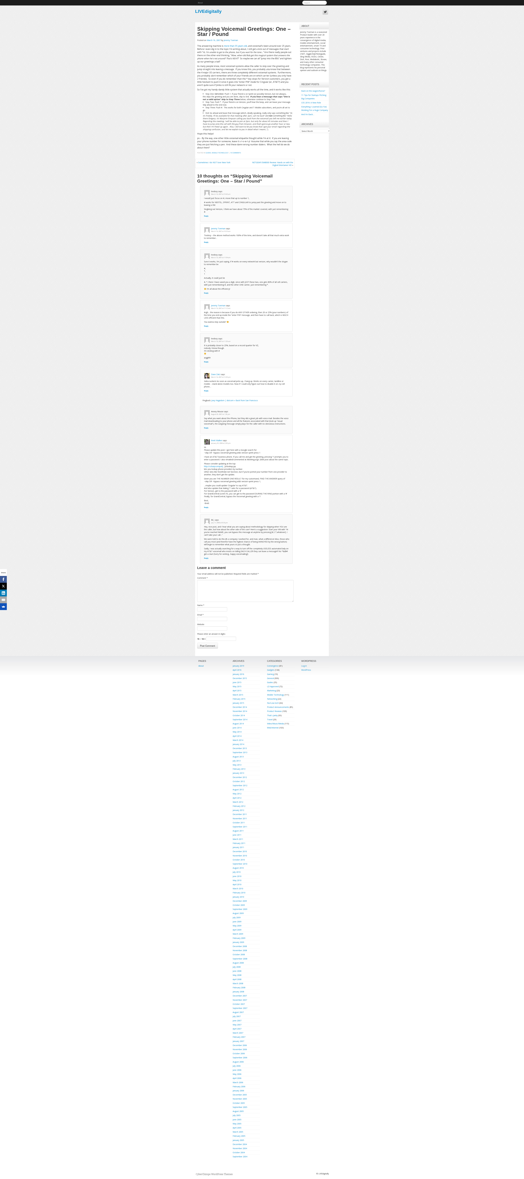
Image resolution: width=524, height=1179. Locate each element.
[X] (3, 586)
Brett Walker (216, 440)
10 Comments (235, 153)
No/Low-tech (273, 703)
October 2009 (239, 905)
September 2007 (240, 1008)
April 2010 (237, 884)
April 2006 (237, 1078)
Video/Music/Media (275, 723)
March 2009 (238, 934)
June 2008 (237, 971)
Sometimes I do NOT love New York (214, 162)
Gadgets (270, 670)
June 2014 (237, 727)
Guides (208, 153)
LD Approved (273, 686)
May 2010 (237, 880)
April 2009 (237, 929)
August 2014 (238, 723)
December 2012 (240, 777)
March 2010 (238, 888)
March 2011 (238, 839)
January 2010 (238, 897)
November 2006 (240, 1049)
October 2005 (239, 1103)
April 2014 (237, 736)
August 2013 (238, 756)
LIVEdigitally (208, 11)
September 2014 (240, 719)
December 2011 (240, 814)
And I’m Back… (307, 114)
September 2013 (240, 752)
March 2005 (238, 1132)
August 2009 (238, 913)
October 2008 (239, 954)
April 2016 (237, 670)
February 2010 (239, 892)
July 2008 (237, 967)
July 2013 (237, 760)
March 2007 (238, 1033)
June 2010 (237, 876)
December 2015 (240, 678)
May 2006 (237, 1074)
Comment (202, 578)
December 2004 (240, 1144)
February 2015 (239, 699)
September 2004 (240, 1156)
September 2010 (240, 864)
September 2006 (240, 1057)
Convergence (273, 666)
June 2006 (237, 1070)
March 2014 (238, 740)
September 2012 (240, 785)
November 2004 (240, 1148)
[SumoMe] (3, 606)
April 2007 (237, 1028)
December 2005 (240, 1094)
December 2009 (240, 901)
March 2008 (238, 983)
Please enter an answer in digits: (211, 634)
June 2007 (237, 1020)
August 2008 (238, 962)
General (270, 678)
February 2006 (239, 1086)
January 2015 (238, 703)
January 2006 (238, 1090)
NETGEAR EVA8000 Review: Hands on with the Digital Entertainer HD (272, 163)
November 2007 (240, 1000)
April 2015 (237, 690)
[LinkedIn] (3, 593)
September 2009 (240, 909)
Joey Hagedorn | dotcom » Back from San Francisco (234, 400)
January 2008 (238, 991)
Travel (270, 719)
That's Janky (272, 715)
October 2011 (239, 822)
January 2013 (238, 773)
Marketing (271, 690)
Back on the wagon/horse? (313, 91)
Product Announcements (278, 707)
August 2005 (238, 1111)
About (200, 2)
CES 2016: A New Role (311, 102)
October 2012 (239, 781)
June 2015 (237, 682)
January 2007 (238, 1041)
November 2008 (240, 950)
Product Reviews (274, 711)
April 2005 (237, 1127)
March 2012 (238, 802)
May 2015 (237, 686)
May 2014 (237, 731)
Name (200, 605)
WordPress (306, 670)
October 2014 (239, 715)
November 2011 (240, 818)
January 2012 (238, 810)
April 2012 (237, 798)
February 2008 (239, 987)
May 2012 (237, 793)
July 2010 (237, 872)
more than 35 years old (235, 46)
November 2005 (240, 1098)
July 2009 (237, 917)
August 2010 (238, 868)
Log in (304, 666)
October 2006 (239, 1053)
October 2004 (239, 1152)
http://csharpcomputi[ (213, 466)
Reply (206, 216)
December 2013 (240, 748)
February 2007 (239, 1037)
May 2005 (237, 1123)
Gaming (270, 674)
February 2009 (239, 938)
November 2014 (240, 711)
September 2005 (240, 1107)
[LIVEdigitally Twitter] (325, 12)
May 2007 (237, 1024)
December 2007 (240, 995)
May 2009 (237, 925)
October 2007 (239, 1004)
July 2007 (237, 1016)
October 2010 (239, 859)
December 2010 (240, 851)
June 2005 (237, 1119)
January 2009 (238, 942)
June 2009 (237, 921)
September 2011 (240, 826)
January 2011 (238, 847)
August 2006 (238, 1061)
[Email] (3, 599)
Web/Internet (273, 727)
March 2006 (238, 1082)
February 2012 (239, 806)
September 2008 (240, 958)
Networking (272, 699)
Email (200, 614)
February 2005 (239, 1136)
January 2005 (238, 1140)
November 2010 (240, 855)
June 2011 (237, 835)
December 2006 (240, 1045)
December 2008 (240, 946)
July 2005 (237, 1115)
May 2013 (237, 765)
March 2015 (238, 694)
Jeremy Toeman (231, 40)
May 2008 (237, 975)
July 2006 (237, 1066)
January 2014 (238, 744)
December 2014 (240, 707)
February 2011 (239, 843)
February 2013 (239, 769)
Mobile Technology (220, 153)
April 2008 (237, 979)
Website (200, 624)
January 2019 (238, 666)
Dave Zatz (215, 374)
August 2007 (238, 1012)
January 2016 (238, 674)
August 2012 (238, 789)
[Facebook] (3, 579)
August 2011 (238, 830)
